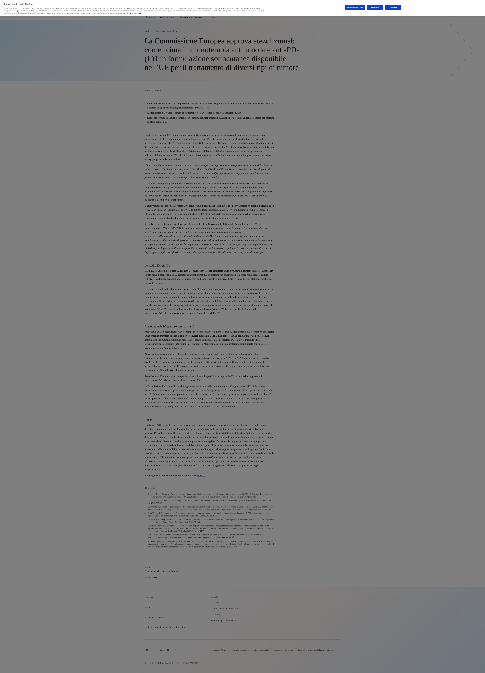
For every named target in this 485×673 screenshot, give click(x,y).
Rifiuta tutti (375, 7)
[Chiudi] (481, 7)
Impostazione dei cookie (354, 7)
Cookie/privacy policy (134, 13)
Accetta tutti (392, 7)
